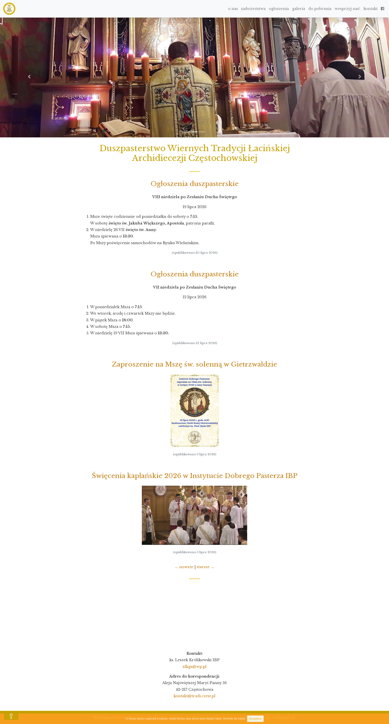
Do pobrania (319, 8)
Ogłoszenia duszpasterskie (195, 184)
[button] (29, 76)
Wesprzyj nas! (347, 8)
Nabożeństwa (253, 8)
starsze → (205, 567)
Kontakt (370, 8)
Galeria (298, 8)
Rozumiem (255, 718)
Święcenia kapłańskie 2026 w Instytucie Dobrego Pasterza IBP (194, 476)
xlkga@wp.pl (194, 666)
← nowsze (184, 567)
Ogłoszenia (279, 8)
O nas (233, 8)
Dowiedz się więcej (234, 718)
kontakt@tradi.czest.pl (194, 696)
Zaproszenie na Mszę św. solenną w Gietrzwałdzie (194, 364)
